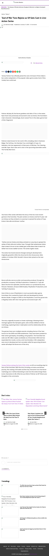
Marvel (5, 546)
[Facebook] (6, 72)
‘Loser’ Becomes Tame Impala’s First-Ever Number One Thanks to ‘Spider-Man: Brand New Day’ (33, 507)
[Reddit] (15, 72)
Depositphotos (24, 551)
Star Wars (13, 546)
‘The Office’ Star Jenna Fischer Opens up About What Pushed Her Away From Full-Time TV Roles (33, 486)
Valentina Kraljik (9, 24)
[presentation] (12, 404)
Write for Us (34, 546)
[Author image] (2, 24)
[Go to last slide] (4, 413)
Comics (23, 546)
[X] (8, 72)
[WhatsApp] (17, 72)
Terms (34, 548)
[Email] (20, 72)
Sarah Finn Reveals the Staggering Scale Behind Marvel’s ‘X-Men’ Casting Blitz (33, 529)
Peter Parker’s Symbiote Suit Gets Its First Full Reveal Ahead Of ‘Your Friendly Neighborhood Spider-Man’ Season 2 (32, 497)
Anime (18, 546)
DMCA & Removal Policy (12, 548)
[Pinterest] (13, 72)
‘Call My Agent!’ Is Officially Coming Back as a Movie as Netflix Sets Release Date (33, 518)
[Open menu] (3, 3)
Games (28, 546)
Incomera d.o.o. (33, 554)
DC (9, 546)
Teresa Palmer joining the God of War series (16, 365)
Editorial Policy (39, 63)
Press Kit (21, 548)
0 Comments (33, 24)
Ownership (40, 548)
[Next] (45, 413)
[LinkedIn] (11, 72)
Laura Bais (33, 422)
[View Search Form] (46, 3)
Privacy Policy (28, 548)
